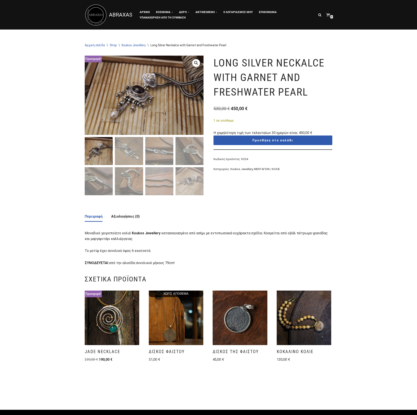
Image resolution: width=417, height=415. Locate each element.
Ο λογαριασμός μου (238, 12)
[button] (172, 12)
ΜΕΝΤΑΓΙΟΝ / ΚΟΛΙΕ (267, 169)
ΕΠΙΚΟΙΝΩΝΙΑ (268, 12)
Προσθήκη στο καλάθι (272, 140)
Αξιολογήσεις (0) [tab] (125, 216)
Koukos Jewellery (134, 45)
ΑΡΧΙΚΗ (145, 12)
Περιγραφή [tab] (94, 216)
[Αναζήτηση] (319, 15)
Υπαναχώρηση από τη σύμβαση (163, 17)
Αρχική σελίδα (95, 45)
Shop (113, 45)
